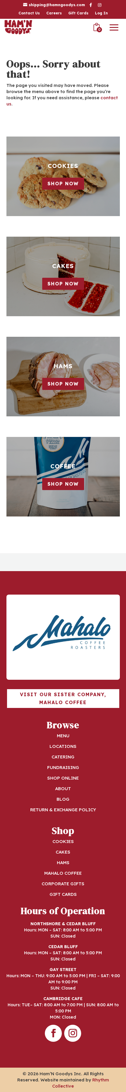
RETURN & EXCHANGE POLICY (63, 809)
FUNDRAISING (63, 767)
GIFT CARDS (63, 894)
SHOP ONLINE (63, 778)
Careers (54, 13)
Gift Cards (78, 13)
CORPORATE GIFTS (63, 883)
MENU (63, 735)
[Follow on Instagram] (72, 1033)
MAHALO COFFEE (63, 873)
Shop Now (63, 183)
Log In (101, 13)
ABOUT (63, 788)
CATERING (63, 757)
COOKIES (63, 841)
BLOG (63, 799)
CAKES (63, 852)
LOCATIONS (63, 746)
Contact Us (29, 13)
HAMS (63, 862)
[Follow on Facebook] (53, 1033)
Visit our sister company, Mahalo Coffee (63, 698)
